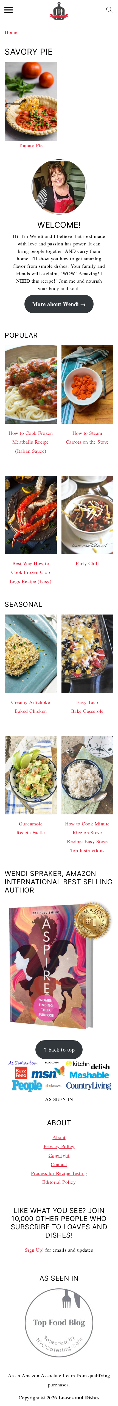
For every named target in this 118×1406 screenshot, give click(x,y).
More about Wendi (55, 304)
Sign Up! (34, 1249)
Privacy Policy (59, 1146)
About (59, 1137)
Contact (59, 1164)
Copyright (59, 1155)
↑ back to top (59, 1049)
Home (11, 32)
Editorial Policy (59, 1182)
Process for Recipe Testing (59, 1173)
